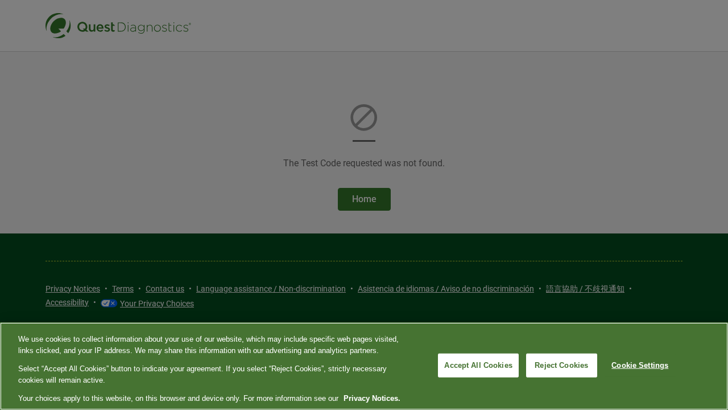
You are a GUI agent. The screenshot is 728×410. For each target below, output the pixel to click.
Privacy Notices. (372, 398)
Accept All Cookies (478, 365)
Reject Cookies (561, 365)
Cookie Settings (639, 365)
